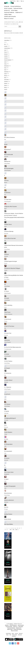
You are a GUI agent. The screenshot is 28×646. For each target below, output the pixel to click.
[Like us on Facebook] (13, 643)
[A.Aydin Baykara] (5, 430)
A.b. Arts (6, 439)
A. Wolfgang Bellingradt (10, 418)
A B (5, 284)
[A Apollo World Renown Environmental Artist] (5, 243)
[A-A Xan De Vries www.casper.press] (5, 345)
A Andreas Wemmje (8, 231)
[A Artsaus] (5, 252)
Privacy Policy (14, 634)
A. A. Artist (6, 354)
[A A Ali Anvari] (5, 190)
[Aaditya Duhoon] (5, 512)
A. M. (5, 399)
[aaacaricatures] (5, 491)
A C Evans (6, 291)
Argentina (6, 81)
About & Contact (8, 18)
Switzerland (6, 71)
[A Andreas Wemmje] (5, 229)
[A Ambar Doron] (5, 222)
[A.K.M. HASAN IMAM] (5, 470)
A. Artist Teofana (8, 361)
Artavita (11, 623)
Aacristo (6, 507)
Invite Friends (12, 1)
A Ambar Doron (8, 224)
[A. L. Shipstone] (5, 385)
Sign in (18, 1)
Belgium (5, 75)
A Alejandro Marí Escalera (10, 206)
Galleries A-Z (18, 12)
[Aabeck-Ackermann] (5, 498)
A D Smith (6, 298)
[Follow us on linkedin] (15, 643)
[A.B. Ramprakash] (5, 442)
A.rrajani (6, 479)
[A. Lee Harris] (5, 392)
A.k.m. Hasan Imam (8, 472)
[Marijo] (5, 142)
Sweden (5, 83)
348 (10, 529)
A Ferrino (6, 180)
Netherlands (6, 65)
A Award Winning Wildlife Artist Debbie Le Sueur (13, 276)
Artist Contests (8, 8)
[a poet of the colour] (5, 324)
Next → (17, 529)
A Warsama (7, 340)
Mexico (5, 87)
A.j (4, 465)
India (5, 50)
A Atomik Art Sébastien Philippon (12, 268)
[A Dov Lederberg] (5, 303)
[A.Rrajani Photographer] (5, 484)
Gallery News (7, 14)
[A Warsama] (5, 338)
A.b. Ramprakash (8, 444)
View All (5, 89)
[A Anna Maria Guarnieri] (5, 236)
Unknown (6, 57)
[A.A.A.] (5, 423)
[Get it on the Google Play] (18, 639)
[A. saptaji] (5, 409)
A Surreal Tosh (7, 333)
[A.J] (5, 463)
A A (5, 187)
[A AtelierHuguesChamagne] (5, 259)
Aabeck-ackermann (9, 500)
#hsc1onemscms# (8, 154)
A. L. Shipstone (7, 387)
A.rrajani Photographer (10, 486)
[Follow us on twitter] (10, 643)
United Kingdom (7, 48)
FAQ (10, 634)
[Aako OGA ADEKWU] (5, 522)
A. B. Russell (7, 368)
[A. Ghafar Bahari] (5, 378)
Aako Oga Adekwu (8, 524)
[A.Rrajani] (5, 477)
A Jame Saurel (7, 319)
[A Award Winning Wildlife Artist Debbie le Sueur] (5, 273)
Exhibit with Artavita (10, 16)
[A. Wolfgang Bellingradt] (5, 416)
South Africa (6, 79)
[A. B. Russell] (5, 366)
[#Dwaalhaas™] (5, 147)
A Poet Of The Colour (9, 326)
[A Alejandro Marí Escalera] (5, 204)
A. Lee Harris (7, 394)
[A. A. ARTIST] (5, 352)
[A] (5, 173)
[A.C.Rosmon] (5, 456)
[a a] (5, 185)
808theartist (7, 161)
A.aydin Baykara (8, 432)
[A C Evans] (5, 289)
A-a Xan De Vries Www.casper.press (12, 347)
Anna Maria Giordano (9, 137)
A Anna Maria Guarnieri (10, 238)
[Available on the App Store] (9, 639)
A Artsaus (6, 254)
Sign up (22, 1)
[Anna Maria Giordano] (5, 135)
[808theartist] (5, 159)
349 (13, 529)
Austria (5, 73)
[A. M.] (5, 397)
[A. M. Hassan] (5, 402)
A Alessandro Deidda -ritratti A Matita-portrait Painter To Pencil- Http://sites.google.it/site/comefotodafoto (14, 215)
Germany (5, 53)
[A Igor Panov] (5, 310)
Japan (5, 61)
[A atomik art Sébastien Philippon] (5, 266)
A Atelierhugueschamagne (10, 261)
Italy (5, 44)
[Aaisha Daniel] (5, 517)
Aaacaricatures (8, 493)
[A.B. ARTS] (5, 437)
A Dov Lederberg (8, 305)
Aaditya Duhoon (8, 514)
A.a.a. (5, 425)
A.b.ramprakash (8, 451)
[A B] (5, 282)
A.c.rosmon (6, 458)
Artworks (6, 6)
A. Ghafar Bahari (8, 380)
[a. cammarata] (5, 371)
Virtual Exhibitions (15, 6)
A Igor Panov (7, 312)
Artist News (14, 10)
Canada (5, 46)
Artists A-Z (7, 10)
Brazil (5, 77)
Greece (5, 85)
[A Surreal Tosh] (5, 331)
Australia (5, 55)
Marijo (5, 144)
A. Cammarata (7, 373)
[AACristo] (5, 505)
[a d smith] (5, 296)
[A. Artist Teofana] (5, 359)
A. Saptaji (6, 411)
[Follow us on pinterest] (18, 643)
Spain (5, 67)
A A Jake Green (7, 199)
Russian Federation (7, 59)
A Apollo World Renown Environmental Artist (13, 246)
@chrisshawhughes (8, 168)
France (5, 52)
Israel (5, 69)
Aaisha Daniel (7, 519)
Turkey (5, 63)
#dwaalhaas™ (7, 149)
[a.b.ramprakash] (5, 449)
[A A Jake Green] (5, 197)
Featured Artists (17, 8)
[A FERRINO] (5, 178)
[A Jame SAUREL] (5, 317)
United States (6, 40)
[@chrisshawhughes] (5, 166)
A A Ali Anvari (7, 192)
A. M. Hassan (7, 404)
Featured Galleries (9, 12)
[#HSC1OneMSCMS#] (5, 152)
